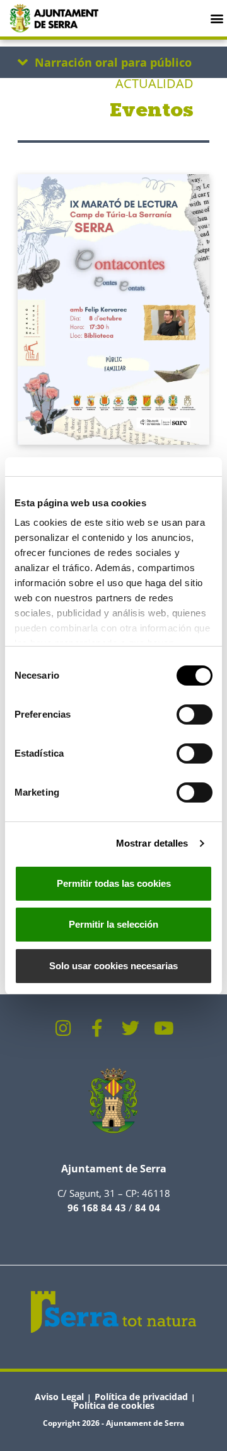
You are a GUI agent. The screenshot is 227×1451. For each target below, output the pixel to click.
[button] (216, 18)
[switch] (194, 714)
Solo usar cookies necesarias (113, 965)
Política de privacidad (141, 1397)
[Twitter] (130, 1028)
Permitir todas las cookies (114, 883)
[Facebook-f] (97, 1028)
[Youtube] (164, 1028)
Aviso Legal (59, 1397)
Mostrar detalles (152, 843)
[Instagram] (64, 1028)
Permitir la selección (113, 924)
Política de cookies (113, 1405)
